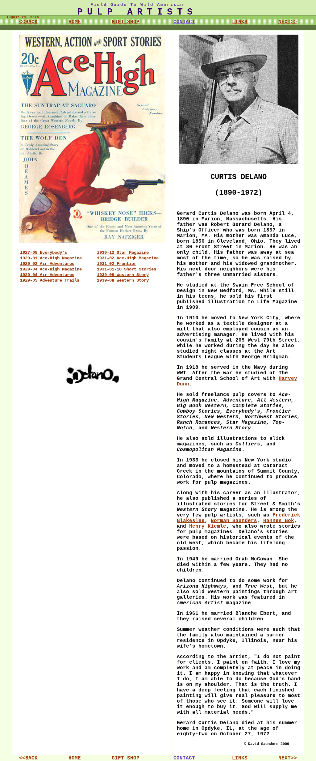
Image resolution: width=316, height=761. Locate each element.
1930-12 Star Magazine (123, 252)
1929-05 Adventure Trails (49, 280)
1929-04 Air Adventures (47, 274)
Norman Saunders (234, 521)
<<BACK (28, 22)
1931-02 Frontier (116, 263)
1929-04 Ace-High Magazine (51, 269)
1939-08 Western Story (123, 274)
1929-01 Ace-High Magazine (51, 258)
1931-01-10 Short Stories (126, 269)
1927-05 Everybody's (43, 252)
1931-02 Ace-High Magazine (128, 258)
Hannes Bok (278, 521)
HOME (75, 22)
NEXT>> (287, 22)
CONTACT (184, 22)
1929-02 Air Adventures (47, 263)
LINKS (239, 22)
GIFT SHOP (125, 22)
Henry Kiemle (207, 526)
